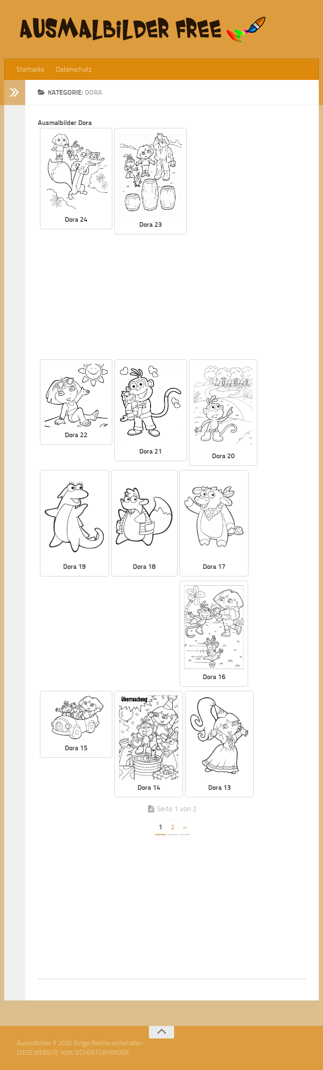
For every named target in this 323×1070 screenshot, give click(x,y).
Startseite (30, 69)
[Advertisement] (178, 297)
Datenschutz (74, 69)
